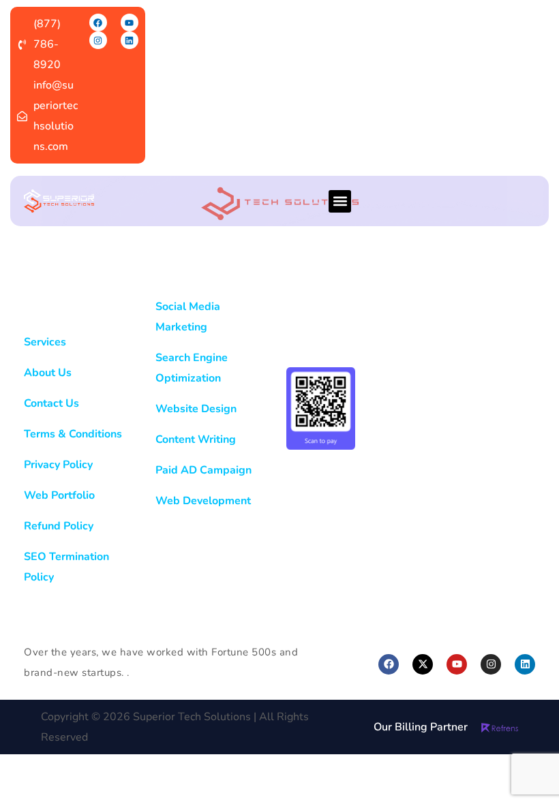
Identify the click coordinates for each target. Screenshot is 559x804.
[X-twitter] (422, 664)
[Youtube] (129, 22)
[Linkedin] (129, 40)
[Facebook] (98, 22)
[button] (340, 201)
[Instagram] (98, 40)
